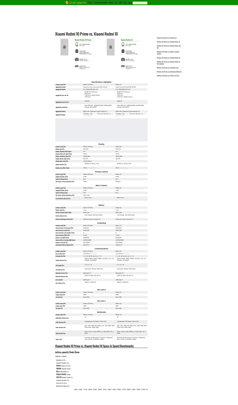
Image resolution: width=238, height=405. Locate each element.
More (125, 2)
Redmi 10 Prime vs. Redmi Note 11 (168, 42)
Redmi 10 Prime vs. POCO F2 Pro (168, 75)
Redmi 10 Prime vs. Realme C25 (167, 67)
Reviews (90, 2)
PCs (116, 2)
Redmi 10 (129, 39)
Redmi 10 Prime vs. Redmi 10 (167, 38)
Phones (111, 2)
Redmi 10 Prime (85, 39)
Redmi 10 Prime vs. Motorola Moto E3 (169, 71)
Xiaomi (77, 39)
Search (130, 3)
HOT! (120, 2)
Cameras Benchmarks (100, 2)
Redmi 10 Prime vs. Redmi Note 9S (168, 58)
